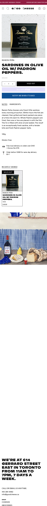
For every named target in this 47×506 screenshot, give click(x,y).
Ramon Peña (8, 60)
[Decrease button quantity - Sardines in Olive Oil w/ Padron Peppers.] (4, 83)
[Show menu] (3, 8)
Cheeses (6, 502)
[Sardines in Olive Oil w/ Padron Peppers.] (12, 180)
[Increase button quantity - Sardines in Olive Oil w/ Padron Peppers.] (13, 83)
